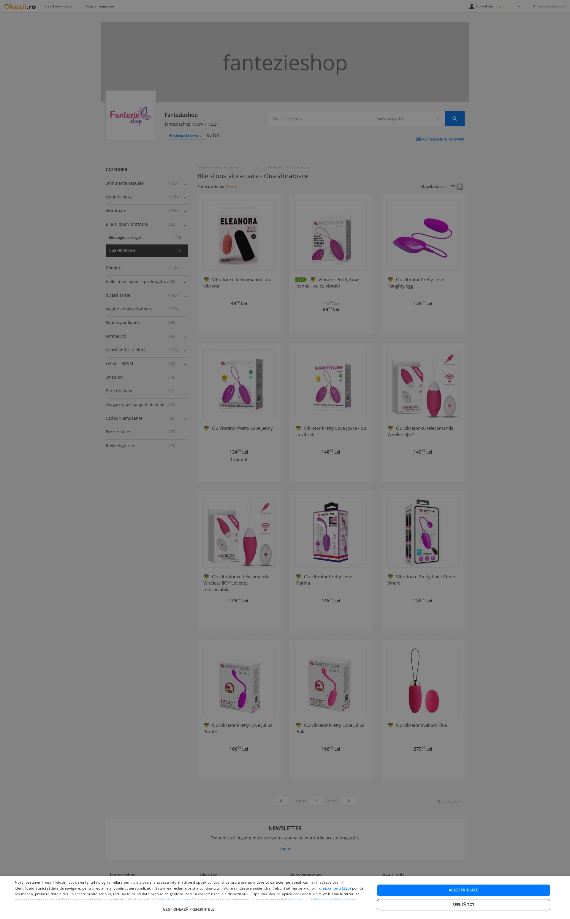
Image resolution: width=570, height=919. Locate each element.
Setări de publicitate (173, 899)
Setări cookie (296, 899)
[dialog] (285, 897)
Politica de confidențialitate (333, 899)
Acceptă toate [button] (463, 890)
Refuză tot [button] (463, 904)
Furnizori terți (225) (334, 888)
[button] (189, 906)
